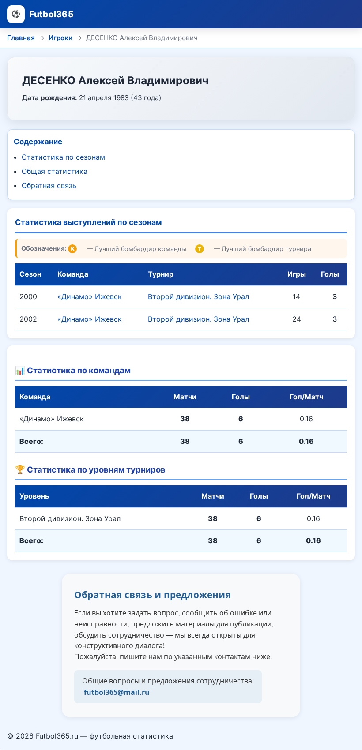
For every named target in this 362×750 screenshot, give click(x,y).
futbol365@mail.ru (117, 692)
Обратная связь (49, 185)
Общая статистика (54, 171)
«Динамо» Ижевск (89, 296)
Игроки (60, 38)
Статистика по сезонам (63, 157)
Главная (21, 38)
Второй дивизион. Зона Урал (198, 296)
